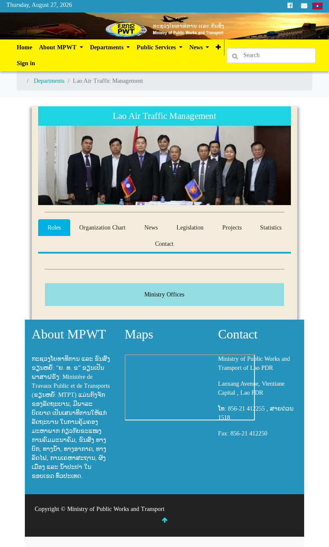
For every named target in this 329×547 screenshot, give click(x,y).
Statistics (270, 227)
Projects (232, 227)
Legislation (189, 227)
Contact (164, 244)
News (151, 227)
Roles (54, 227)
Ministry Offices (164, 294)
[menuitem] (24, 47)
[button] (218, 47)
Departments (49, 81)
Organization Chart (102, 227)
